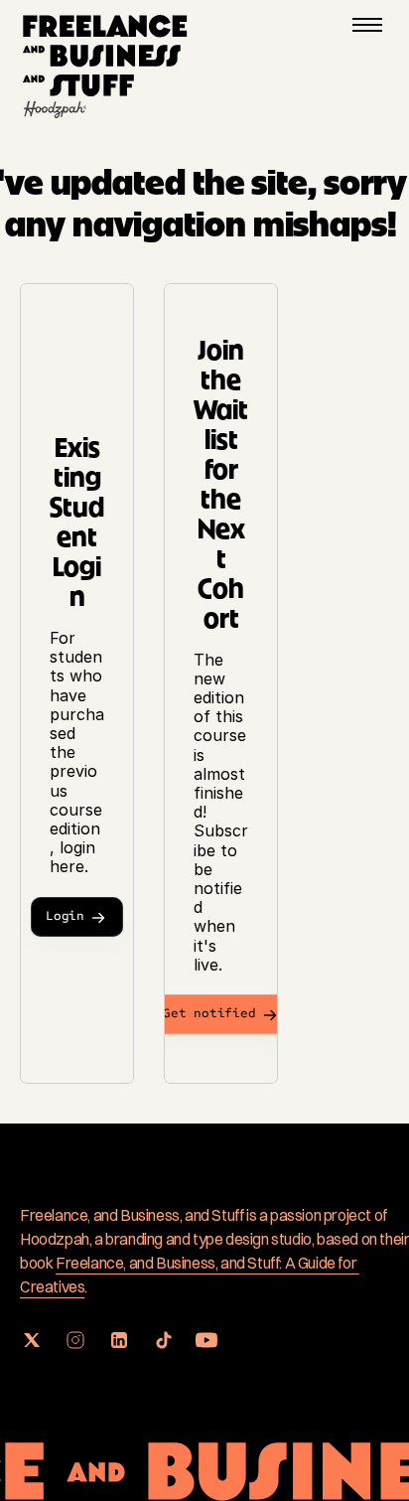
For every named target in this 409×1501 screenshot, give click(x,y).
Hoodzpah (54, 1239)
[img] (106, 56)
